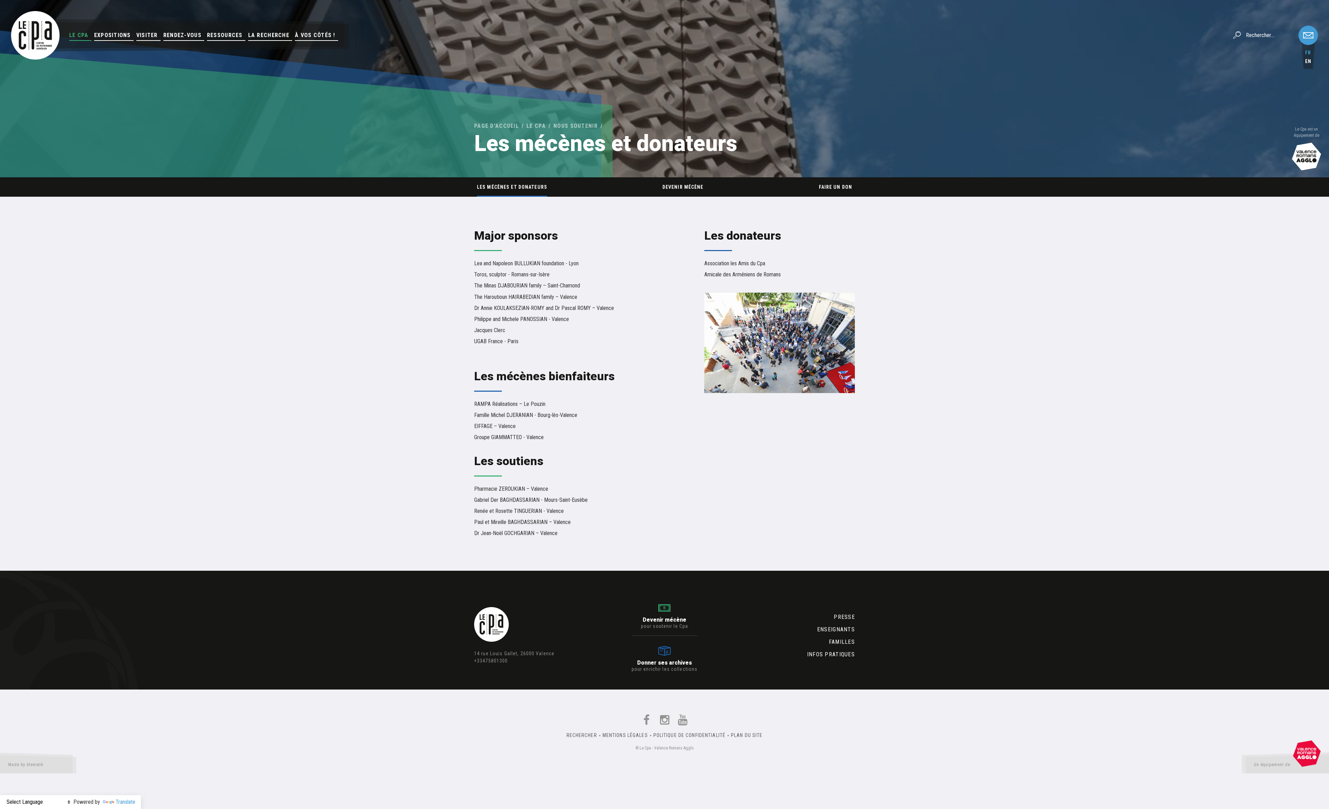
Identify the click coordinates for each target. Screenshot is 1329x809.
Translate (125, 802)
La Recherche (268, 35)
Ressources (225, 35)
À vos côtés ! (315, 35)
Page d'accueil (496, 126)
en (1308, 61)
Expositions (112, 35)
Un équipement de (1272, 764)
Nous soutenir (575, 126)
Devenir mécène (683, 187)
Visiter (147, 35)
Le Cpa (79, 35)
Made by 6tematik (26, 764)
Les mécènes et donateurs (512, 187)
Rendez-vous (182, 35)
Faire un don (835, 187)
